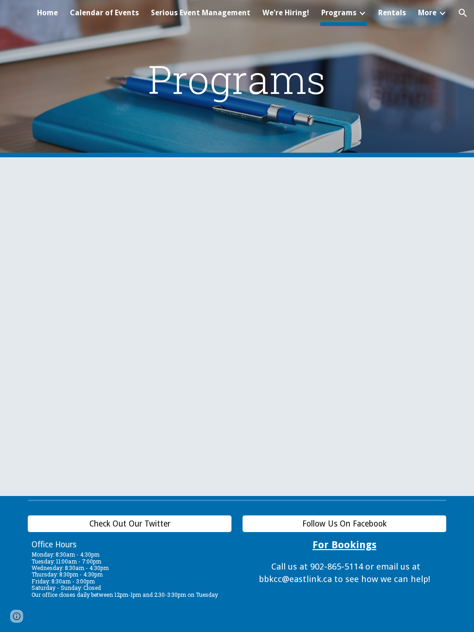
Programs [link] (338, 12)
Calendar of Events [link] (104, 12)
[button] (463, 13)
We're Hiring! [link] (285, 12)
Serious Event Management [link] (200, 12)
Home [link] (47, 12)
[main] (236, 79)
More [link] (427, 12)
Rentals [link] (392, 12)
